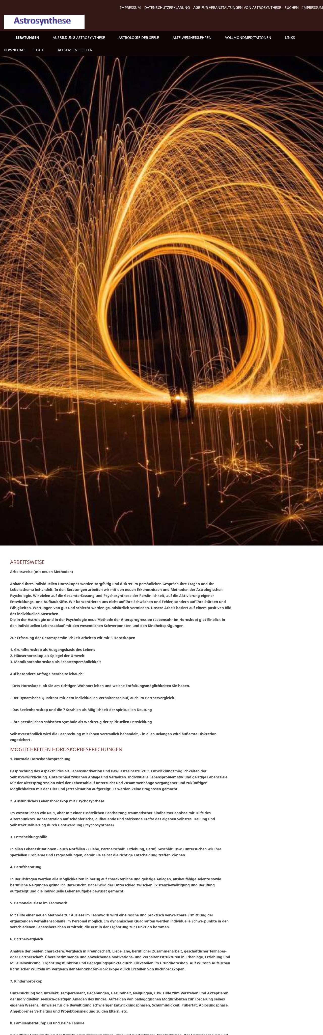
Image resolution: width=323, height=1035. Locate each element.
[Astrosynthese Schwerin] (6, 37)
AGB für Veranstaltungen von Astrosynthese (237, 7)
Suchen (292, 7)
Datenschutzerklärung (167, 7)
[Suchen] (317, 50)
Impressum (130, 7)
